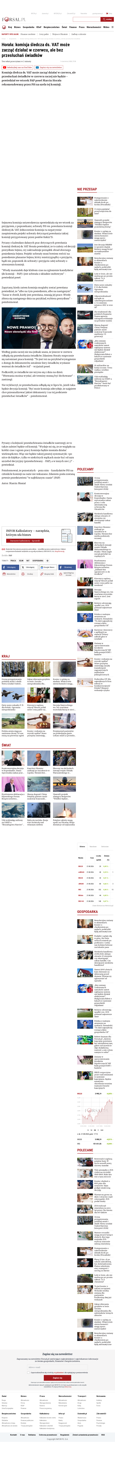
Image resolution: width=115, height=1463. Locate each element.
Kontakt (13, 1435)
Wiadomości (82, 1418)
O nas (22, 1435)
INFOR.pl (33, 13)
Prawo (61, 1418)
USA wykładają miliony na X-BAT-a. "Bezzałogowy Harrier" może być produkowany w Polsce (12, 822)
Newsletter (84, 13)
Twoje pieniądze (26, 1426)
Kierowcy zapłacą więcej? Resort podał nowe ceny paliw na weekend (36, 707)
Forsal (4, 39)
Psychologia (100, 1423)
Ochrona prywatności (48, 1435)
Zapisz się (57, 1378)
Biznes (24, 1396)
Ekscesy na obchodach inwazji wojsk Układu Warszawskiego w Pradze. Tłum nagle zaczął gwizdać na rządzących (63, 770)
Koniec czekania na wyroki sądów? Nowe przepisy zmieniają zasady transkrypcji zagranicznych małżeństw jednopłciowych (36, 733)
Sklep (110, 13)
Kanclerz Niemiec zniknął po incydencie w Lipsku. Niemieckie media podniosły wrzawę (38, 770)
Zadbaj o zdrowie (78, 34)
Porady (99, 1426)
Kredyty (23, 1423)
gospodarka (38, 561)
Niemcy (4, 1406)
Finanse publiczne (27, 1420)
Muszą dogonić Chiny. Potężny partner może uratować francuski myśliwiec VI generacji (37, 796)
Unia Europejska (7, 1408)
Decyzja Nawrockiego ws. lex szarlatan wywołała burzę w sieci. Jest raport (64, 707)
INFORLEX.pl (58, 13)
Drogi (79, 1403)
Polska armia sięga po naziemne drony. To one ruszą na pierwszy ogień (13, 733)
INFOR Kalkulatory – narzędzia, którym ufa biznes (28, 533)
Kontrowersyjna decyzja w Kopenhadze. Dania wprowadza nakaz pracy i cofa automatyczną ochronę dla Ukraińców (13, 770)
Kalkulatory (44, 1414)
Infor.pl (62, 1414)
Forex (98, 1406)
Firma (23, 1403)
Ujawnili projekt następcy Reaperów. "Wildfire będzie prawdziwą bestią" (62, 796)
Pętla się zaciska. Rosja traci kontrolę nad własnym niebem (37, 822)
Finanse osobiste (28, 34)
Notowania (100, 1396)
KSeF (22, 1406)
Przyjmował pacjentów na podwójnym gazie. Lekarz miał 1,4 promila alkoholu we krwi (63, 733)
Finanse (23, 1408)
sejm (21, 561)
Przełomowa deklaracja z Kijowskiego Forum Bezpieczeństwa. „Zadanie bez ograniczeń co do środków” (13, 796)
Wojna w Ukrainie (60, 34)
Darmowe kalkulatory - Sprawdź (25, 541)
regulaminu (58, 1373)
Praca (42, 1396)
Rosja (4, 1400)
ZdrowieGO (101, 1414)
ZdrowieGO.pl (71, 13)
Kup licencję (59, 551)
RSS (103, 1435)
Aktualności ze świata (9, 1426)
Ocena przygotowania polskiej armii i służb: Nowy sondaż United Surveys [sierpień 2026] (12, 681)
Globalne (5, 1420)
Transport (82, 1396)
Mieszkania (63, 1403)
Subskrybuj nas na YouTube (19, 67)
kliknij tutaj (68, 1387)
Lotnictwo (81, 1408)
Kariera (42, 1406)
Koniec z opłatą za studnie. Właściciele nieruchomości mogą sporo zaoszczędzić (62, 681)
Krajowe (5, 1418)
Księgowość (63, 1423)
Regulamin (64, 1435)
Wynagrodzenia (45, 1403)
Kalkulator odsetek (46, 1426)
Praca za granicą (46, 1408)
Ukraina (4, 1403)
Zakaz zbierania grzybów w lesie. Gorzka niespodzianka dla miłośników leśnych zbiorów (38, 681)
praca (13, 561)
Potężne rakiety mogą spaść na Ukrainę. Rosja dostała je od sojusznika (64, 822)
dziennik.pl (45, 13)
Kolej (79, 1406)
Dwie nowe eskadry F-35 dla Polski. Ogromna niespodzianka (12, 707)
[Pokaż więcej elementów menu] (112, 27)
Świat (4, 1396)
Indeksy (99, 1400)
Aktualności (25, 1400)
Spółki (98, 1403)
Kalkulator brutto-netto (48, 1418)
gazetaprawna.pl (97, 13)
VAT (27, 561)
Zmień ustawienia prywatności (85, 1435)
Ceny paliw (44, 34)
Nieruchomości (65, 1396)
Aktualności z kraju (8, 1423)
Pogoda (80, 1426)
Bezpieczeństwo (9, 1414)
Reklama (32, 1435)
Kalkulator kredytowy (47, 1428)
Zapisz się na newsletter (51, 67)
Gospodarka (12, 39)
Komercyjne (63, 1406)
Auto (79, 1423)
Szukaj (109, 19)
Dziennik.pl (82, 1414)
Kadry (61, 1420)
